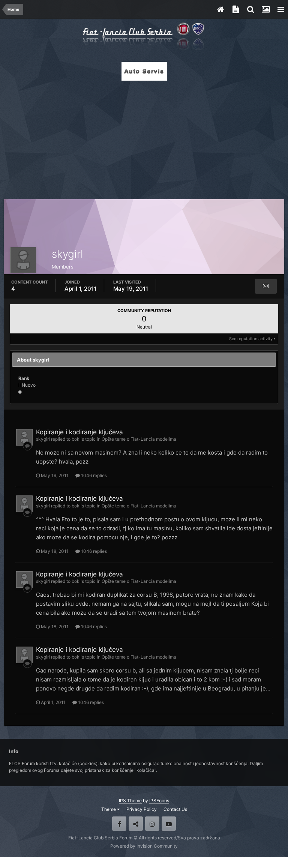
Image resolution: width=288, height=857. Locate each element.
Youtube (169, 823)
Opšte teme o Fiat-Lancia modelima (139, 439)
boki (76, 439)
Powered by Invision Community (144, 846)
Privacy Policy (141, 809)
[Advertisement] (144, 137)
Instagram (152, 823)
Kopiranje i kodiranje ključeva (79, 432)
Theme (109, 809)
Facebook (119, 823)
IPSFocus (159, 800)
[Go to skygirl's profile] (24, 437)
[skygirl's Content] (266, 286)
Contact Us (175, 809)
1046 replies (93, 475)
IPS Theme (130, 800)
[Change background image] (265, 9)
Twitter (136, 823)
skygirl (43, 439)
